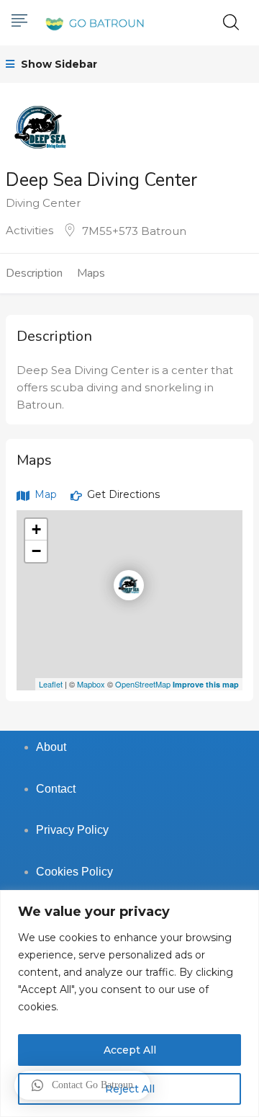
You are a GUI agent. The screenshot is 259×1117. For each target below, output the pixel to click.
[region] (129, 1003)
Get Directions (122, 494)
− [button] (36, 551)
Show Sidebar (57, 64)
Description (34, 273)
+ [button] (36, 529)
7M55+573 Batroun (134, 231)
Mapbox (91, 684)
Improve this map (206, 684)
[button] (82, 1085)
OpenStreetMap (143, 684)
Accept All (130, 1049)
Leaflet (51, 684)
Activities (29, 230)
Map (44, 494)
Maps (91, 273)
